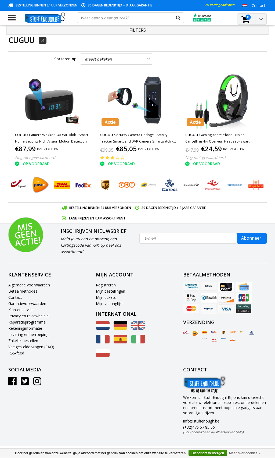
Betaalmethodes (22, 291)
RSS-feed (16, 353)
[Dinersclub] (209, 298)
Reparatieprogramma (27, 322)
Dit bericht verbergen (207, 453)
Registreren (106, 284)
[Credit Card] (226, 287)
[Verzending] (186, 332)
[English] (138, 328)
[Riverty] (244, 309)
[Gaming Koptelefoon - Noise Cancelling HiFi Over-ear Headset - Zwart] (221, 100)
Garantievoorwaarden (27, 303)
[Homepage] (46, 17)
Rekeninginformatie (25, 328)
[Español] (120, 342)
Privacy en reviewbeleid (28, 315)
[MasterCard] (191, 309)
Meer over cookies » (244, 453)
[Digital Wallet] (191, 298)
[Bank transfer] (209, 287)
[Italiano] (138, 342)
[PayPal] (209, 309)
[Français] (103, 342)
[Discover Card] (226, 298)
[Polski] (103, 355)
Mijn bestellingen (110, 291)
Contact (15, 297)
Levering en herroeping (28, 334)
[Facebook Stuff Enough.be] (12, 383)
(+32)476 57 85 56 (213, 429)
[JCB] (244, 298)
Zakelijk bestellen (23, 340)
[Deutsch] (120, 328)
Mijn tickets (106, 297)
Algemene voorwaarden (29, 284)
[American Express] (191, 287)
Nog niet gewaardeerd (35, 157)
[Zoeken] (178, 18)
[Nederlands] (244, 5)
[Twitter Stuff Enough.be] (25, 383)
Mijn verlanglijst (109, 303)
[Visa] (226, 309)
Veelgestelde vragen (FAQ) (31, 346)
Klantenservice (21, 309)
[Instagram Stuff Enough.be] (37, 383)
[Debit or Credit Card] (244, 287)
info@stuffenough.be (201, 421)
